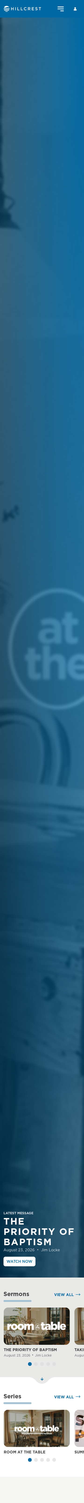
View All (64, 1295)
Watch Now (19, 1261)
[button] (30, 1364)
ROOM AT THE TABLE (25, 1452)
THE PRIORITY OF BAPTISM (30, 1350)
